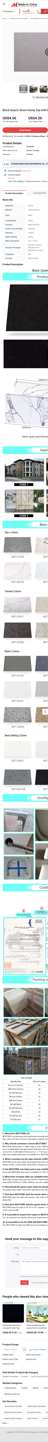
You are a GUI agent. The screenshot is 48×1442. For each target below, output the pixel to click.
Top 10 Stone (32, 1418)
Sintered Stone (8, 1364)
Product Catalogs (38, 1349)
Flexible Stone (8, 1354)
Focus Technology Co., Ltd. (32, 1432)
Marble (35, 1388)
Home (5, 18)
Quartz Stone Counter (13, 1418)
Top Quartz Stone (34, 1412)
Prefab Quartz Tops (10, 1359)
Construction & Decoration (19, 18)
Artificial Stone (10, 1388)
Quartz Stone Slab (33, 1354)
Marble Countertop (12, 1394)
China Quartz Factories (36, 1406)
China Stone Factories (13, 1406)
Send (24, 1282)
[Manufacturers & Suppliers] (24, 4)
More (5, 1423)
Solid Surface (31, 1359)
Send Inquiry (25, 130)
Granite (24, 1388)
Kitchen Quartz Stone (13, 1412)
